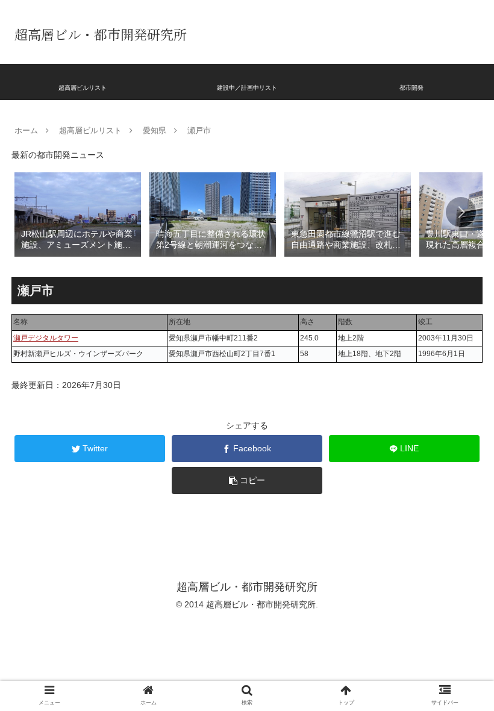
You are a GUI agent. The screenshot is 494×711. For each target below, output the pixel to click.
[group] (77, 214)
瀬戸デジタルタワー (45, 338)
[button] (461, 212)
